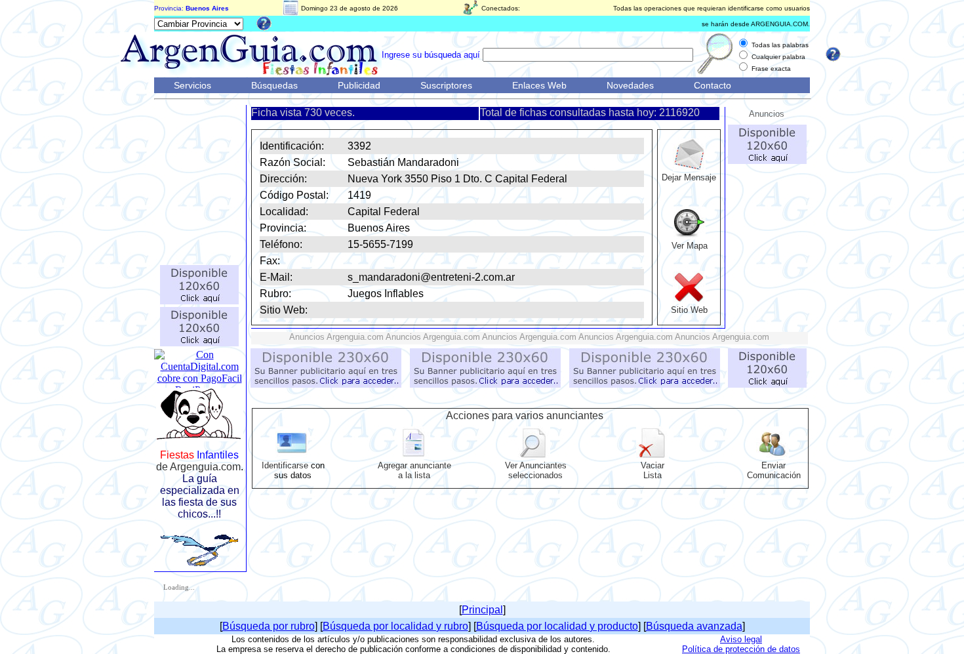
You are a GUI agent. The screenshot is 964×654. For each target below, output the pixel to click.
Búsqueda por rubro (268, 626)
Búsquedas (274, 85)
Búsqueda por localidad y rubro (395, 626)
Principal (482, 609)
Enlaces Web (539, 85)
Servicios (192, 85)
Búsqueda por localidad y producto (557, 626)
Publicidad (359, 85)
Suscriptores (446, 85)
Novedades (630, 85)
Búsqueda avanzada (694, 626)
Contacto (712, 85)
